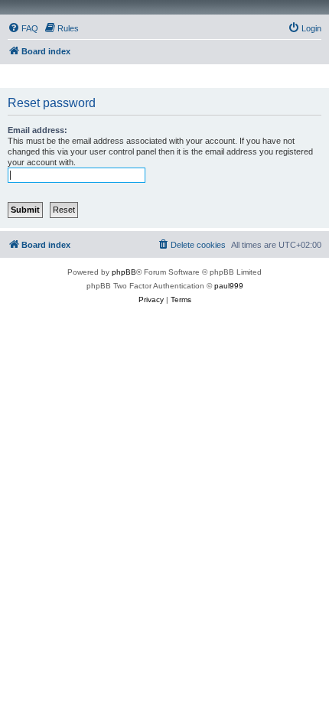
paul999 (228, 286)
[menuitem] (23, 28)
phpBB (124, 272)
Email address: (37, 130)
